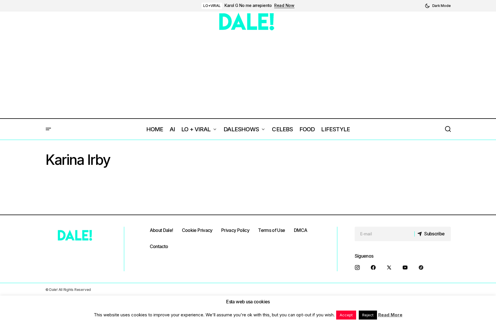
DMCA (300, 230)
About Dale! (161, 230)
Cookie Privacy (197, 230)
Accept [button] (346, 315)
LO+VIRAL (211, 5)
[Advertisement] (248, 74)
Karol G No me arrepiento (248, 5)
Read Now (284, 5)
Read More (390, 315)
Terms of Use (271, 230)
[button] (438, 6)
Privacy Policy (235, 230)
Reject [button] (368, 315)
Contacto (159, 246)
